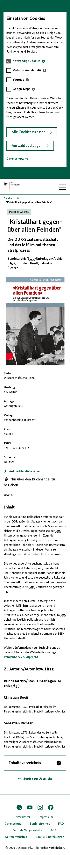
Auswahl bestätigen (27, 146)
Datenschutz (15, 158)
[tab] (29, 61)
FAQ (61, 823)
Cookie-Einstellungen (49, 837)
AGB (53, 830)
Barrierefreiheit (40, 823)
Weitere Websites (15, 837)
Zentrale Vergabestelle (27, 830)
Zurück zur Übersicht (37, 778)
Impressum (45, 817)
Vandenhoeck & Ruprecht (21, 657)
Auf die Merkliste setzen (25, 471)
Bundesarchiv (11, 198)
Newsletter (23, 817)
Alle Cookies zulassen (29, 132)
